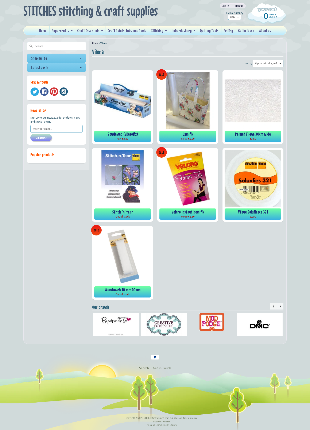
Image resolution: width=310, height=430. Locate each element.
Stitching (157, 30)
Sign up (239, 5)
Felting (228, 30)
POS (149, 424)
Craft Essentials (88, 30)
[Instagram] (63, 91)
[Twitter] (34, 91)
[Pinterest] (54, 91)
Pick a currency (234, 13)
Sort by (248, 63)
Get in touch (246, 30)
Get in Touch (162, 368)
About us (265, 30)
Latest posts (39, 67)
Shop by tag (39, 58)
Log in (225, 5)
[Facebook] (44, 91)
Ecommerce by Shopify (166, 424)
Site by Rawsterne (161, 421)
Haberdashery (181, 30)
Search (144, 368)
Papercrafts (60, 30)
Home (43, 30)
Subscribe (41, 138)
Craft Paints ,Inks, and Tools (127, 30)
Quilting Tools (209, 30)
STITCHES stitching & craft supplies (90, 10)
